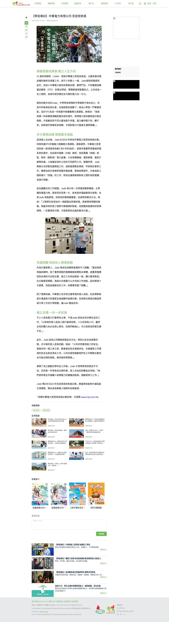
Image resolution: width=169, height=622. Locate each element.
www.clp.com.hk (89, 397)
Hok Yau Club (43, 611)
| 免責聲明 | (67, 601)
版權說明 (60, 601)
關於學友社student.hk (40, 601)
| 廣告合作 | (52, 601)
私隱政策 (75, 601)
